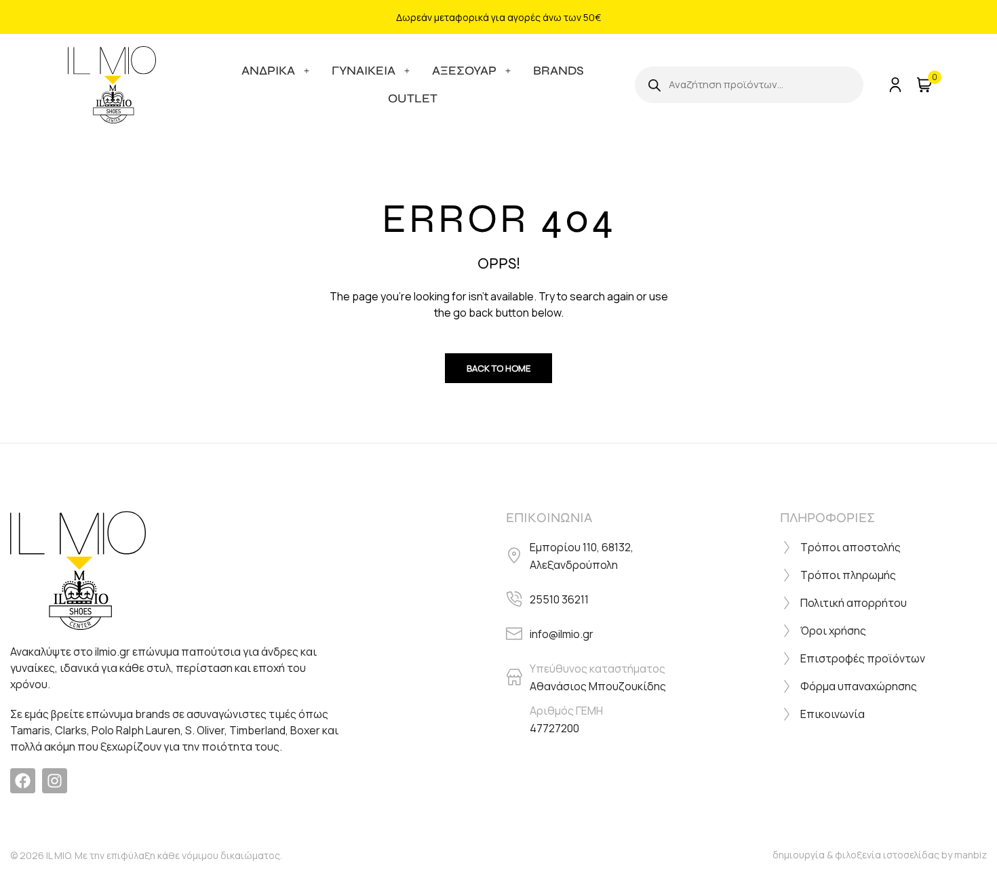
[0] (923, 84)
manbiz (970, 854)
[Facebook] (22, 780)
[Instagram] (54, 780)
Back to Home (498, 368)
